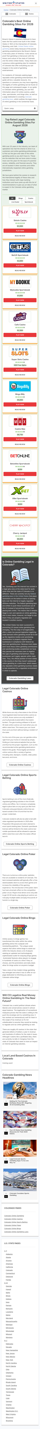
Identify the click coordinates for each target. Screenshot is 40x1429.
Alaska (8, 1257)
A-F (5, 1251)
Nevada (9, 1347)
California (9, 1267)
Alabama (9, 1254)
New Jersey (10, 1353)
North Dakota (11, 1366)
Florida (8, 1280)
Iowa (7, 1302)
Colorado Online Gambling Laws (16, 1232)
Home (6, 10)
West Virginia (11, 1414)
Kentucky (9, 1309)
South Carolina (11, 1385)
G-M (6, 1283)
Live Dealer (15, 202)
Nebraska (9, 1344)
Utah (7, 1398)
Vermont (9, 1401)
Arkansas (9, 1264)
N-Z (5, 1341)
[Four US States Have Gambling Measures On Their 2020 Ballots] (20, 1124)
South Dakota (11, 1389)
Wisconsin (9, 1417)
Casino (30, 198)
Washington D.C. (12, 1411)
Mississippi (10, 1331)
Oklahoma (9, 1373)
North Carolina (11, 1363)
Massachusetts (11, 1321)
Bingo (21, 198)
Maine (8, 1315)
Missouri (9, 1334)
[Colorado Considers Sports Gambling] (20, 1184)
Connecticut (10, 1273)
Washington (10, 1408)
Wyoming (9, 1421)
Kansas (8, 1305)
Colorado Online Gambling (14, 1216)
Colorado (9, 1270)
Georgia (9, 1286)
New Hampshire (12, 1350)
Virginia (8, 1405)
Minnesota (10, 1328)
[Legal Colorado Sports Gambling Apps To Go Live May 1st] (20, 1153)
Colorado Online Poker (12, 1225)
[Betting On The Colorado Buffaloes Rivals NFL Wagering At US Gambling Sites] (20, 1095)
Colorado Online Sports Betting (15, 1222)
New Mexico (10, 1357)
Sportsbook (29, 202)
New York (9, 1360)
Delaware (9, 1277)
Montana (9, 1337)
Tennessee (10, 1392)
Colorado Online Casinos (13, 1219)
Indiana (8, 1299)
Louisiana (9, 1312)
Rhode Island (11, 1382)
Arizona (9, 1261)
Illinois (8, 1296)
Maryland (9, 1318)
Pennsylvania (11, 1379)
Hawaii (8, 1289)
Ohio (7, 1369)
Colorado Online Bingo (12, 1228)
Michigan (9, 1325)
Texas (8, 1395)
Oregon (8, 1376)
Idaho (8, 1293)
